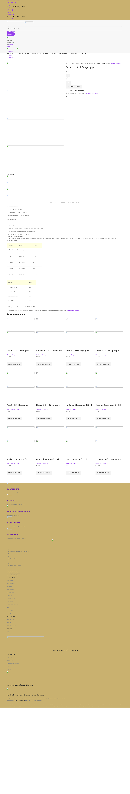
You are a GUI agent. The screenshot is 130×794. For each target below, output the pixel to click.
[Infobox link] (65, 354)
